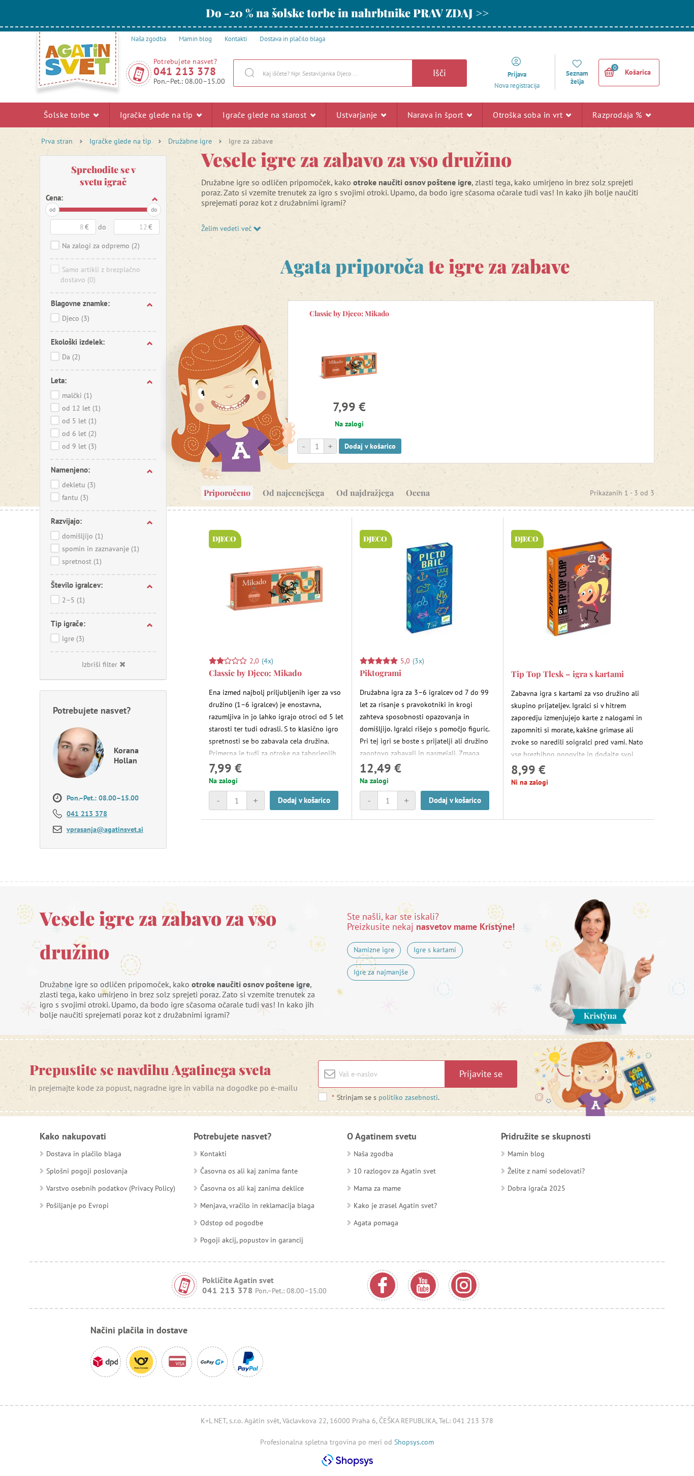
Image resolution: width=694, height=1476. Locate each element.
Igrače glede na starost (266, 115)
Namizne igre (374, 949)
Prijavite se (480, 1074)
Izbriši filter (99, 664)
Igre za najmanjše (381, 972)
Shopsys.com (414, 1442)
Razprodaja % (618, 115)
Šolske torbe (68, 115)
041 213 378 (184, 71)
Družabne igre (190, 141)
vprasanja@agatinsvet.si (105, 829)
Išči (439, 73)
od (52, 209)
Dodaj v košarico (370, 446)
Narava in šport (436, 115)
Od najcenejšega (293, 492)
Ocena (418, 492)
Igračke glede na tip (157, 115)
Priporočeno (227, 492)
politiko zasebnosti (408, 1097)
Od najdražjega (365, 492)
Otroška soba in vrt (528, 115)
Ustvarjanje (358, 115)
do (154, 209)
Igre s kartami (435, 949)
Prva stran (57, 141)
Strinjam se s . (385, 1097)
